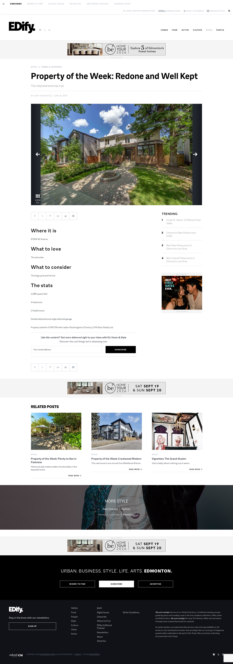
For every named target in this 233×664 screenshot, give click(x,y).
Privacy (78, 654)
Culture (197, 30)
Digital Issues (56, 4)
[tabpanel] (116, 154)
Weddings (129, 514)
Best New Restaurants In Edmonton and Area (179, 247)
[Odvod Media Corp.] (16, 655)
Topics (74, 608)
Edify (99, 608)
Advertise (75, 4)
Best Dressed (110, 509)
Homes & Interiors (51, 67)
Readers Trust (122, 4)
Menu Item (128, 608)
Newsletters (102, 632)
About (100, 636)
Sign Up (32, 626)
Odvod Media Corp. (47, 654)
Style (209, 30)
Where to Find (35, 4)
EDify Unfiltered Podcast (104, 627)
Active (185, 30)
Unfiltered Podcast (97, 4)
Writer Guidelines (131, 612)
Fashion (125, 509)
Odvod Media (94, 654)
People (220, 30)
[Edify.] (22, 27)
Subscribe (16, 4)
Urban (164, 30)
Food (175, 30)
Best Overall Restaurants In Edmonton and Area (180, 260)
